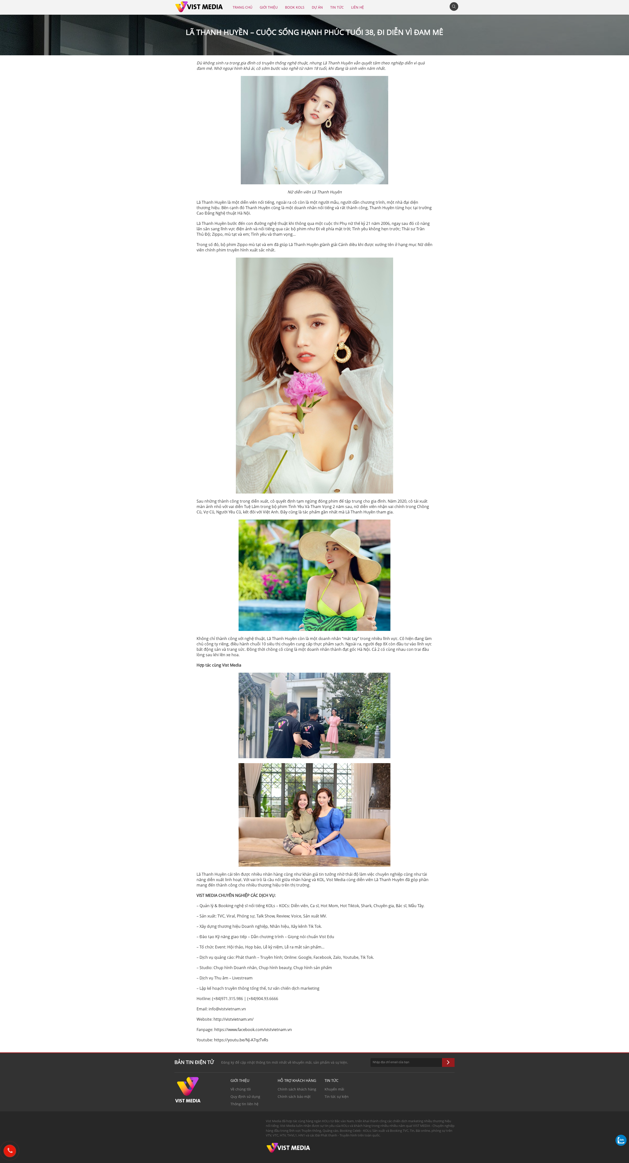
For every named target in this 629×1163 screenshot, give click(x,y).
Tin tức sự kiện (337, 1096)
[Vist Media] (199, 6)
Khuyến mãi (334, 1089)
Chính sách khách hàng (297, 1089)
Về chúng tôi (240, 1089)
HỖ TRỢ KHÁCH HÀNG (297, 1080)
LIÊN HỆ (357, 7)
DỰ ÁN (317, 7)
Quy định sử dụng (245, 1096)
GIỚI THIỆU (269, 7)
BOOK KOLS (294, 7)
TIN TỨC (337, 7)
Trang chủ (242, 7)
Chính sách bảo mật (294, 1096)
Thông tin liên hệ (244, 1104)
